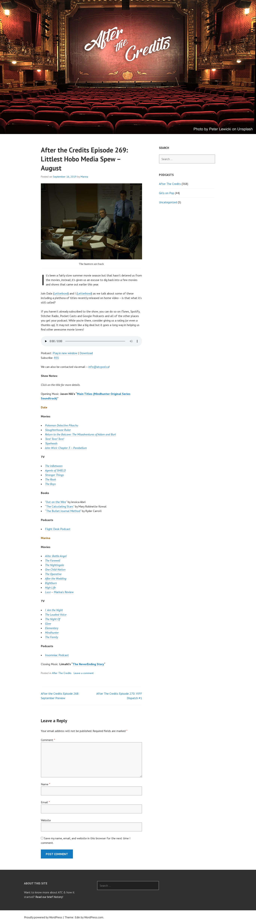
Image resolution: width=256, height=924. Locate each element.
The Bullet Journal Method (63, 511)
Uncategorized (168, 202)
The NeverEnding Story (88, 664)
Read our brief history (48, 897)
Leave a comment (84, 673)
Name (45, 784)
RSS (56, 358)
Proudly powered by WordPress (43, 917)
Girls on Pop (166, 193)
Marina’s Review (64, 592)
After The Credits (61, 673)
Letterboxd (61, 293)
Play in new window (65, 353)
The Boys (50, 484)
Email (45, 802)
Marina (84, 176)
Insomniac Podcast (57, 655)
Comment (48, 740)
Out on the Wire (56, 502)
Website (46, 820)
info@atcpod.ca (98, 367)
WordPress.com (93, 917)
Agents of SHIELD (55, 470)
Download (86, 353)
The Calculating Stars (59, 506)
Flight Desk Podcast (57, 529)
